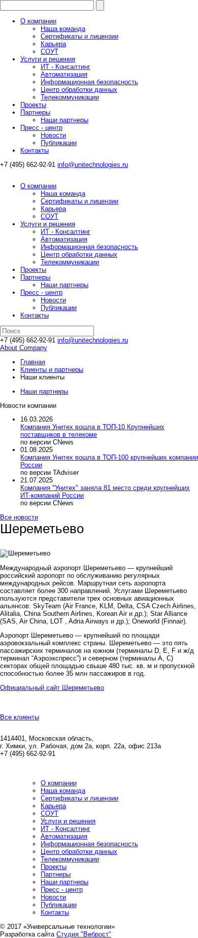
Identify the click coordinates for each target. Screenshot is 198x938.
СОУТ (49, 51)
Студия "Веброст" (83, 934)
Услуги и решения (47, 59)
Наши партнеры (64, 120)
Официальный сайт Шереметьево (52, 687)
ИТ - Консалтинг (65, 67)
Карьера (53, 44)
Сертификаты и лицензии (79, 36)
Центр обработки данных (79, 89)
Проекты (33, 105)
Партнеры (35, 112)
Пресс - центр (41, 127)
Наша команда (63, 28)
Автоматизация (64, 74)
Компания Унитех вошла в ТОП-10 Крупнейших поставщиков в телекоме (92, 430)
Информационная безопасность (89, 82)
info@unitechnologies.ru (92, 164)
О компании (38, 21)
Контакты (34, 150)
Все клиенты (19, 717)
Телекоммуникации (70, 97)
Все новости (19, 517)
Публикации (59, 143)
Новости (53, 135)
